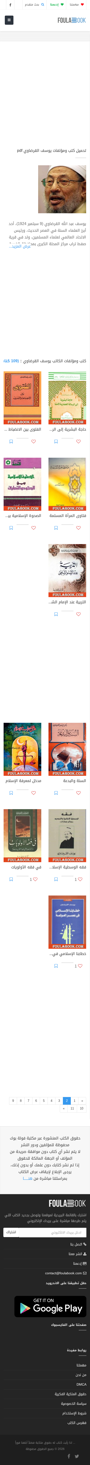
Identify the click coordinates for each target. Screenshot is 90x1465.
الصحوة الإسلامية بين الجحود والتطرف (22, 516)
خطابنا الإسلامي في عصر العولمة (67, 954)
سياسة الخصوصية (73, 1403)
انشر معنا (76, 1254)
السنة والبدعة (74, 781)
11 (72, 1108)
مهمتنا (75, 4)
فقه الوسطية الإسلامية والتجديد (67, 868)
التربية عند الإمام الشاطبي (67, 602)
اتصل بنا (76, 1245)
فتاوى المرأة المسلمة (67, 516)
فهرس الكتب (76, 1423)
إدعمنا (78, 1263)
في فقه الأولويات (26, 868)
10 (81, 1108)
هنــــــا (27, 1178)
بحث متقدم (32, 4)
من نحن (81, 1375)
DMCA (81, 1384)
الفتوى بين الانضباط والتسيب (22, 430)
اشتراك (11, 1232)
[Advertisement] (45, 97)
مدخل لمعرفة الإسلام (23, 781)
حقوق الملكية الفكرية (70, 1394)
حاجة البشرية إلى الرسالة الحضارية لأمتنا (67, 430)
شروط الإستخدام (74, 1413)
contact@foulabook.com (63, 1273)
